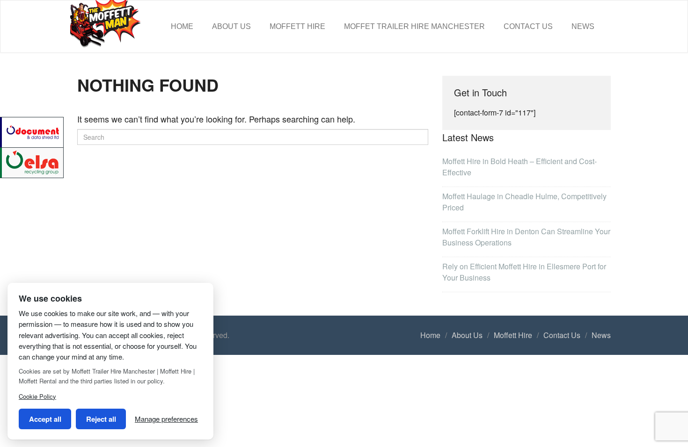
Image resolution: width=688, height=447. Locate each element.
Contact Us (528, 26)
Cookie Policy (37, 396)
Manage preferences (166, 419)
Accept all (45, 419)
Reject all (101, 419)
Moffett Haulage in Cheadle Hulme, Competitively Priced (524, 202)
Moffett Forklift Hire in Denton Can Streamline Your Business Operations (526, 237)
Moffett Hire (297, 26)
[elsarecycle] (32, 161)
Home (182, 26)
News (582, 26)
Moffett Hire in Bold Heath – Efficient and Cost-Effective (519, 167)
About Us (231, 26)
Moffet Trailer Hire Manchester (414, 26)
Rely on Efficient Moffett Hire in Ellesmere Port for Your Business (524, 272)
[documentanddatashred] (32, 131)
